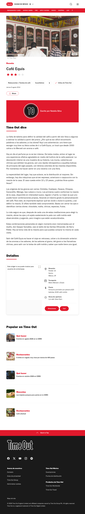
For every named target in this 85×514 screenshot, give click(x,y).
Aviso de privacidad (14, 476)
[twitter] (14, 458)
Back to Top (44, 433)
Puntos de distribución (54, 476)
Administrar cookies (14, 484)
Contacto (10, 472)
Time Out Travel (51, 490)
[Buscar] (71, 4)
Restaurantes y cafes (14, 10)
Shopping (61, 10)
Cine (36, 10)
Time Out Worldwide (53, 486)
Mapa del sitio (11, 498)
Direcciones (52, 309)
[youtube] (20, 458)
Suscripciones (50, 472)
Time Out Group (12, 480)
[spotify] (31, 458)
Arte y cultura (44, 10)
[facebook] (8, 458)
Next (75, 36)
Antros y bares (28, 10)
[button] (39, 266)
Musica (54, 10)
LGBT (68, 10)
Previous (10, 36)
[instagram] (26, 458)
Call (64, 309)
